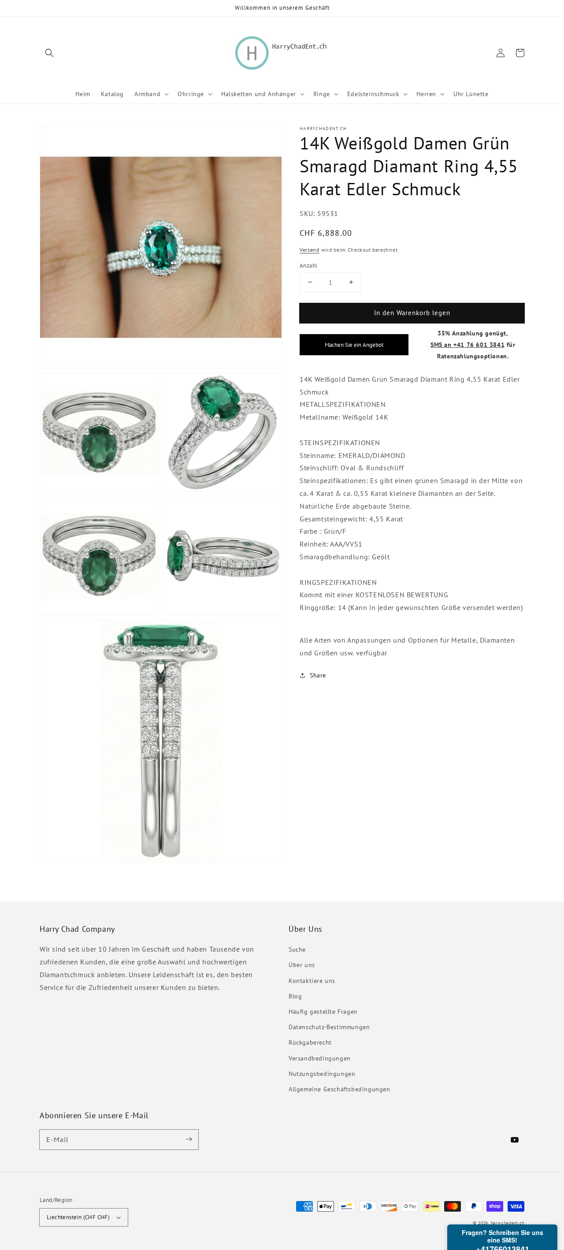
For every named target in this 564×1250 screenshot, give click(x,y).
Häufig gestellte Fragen (323, 1012)
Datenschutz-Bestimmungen (329, 1027)
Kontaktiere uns (312, 981)
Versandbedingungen (320, 1058)
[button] (49, 53)
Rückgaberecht (310, 1042)
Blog (295, 996)
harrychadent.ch (508, 1223)
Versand (309, 249)
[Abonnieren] (188, 1139)
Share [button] (318, 675)
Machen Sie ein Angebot (354, 344)
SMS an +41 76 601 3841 (467, 344)
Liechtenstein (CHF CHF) (78, 1217)
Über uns (302, 965)
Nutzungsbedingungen (322, 1074)
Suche (297, 949)
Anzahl (308, 265)
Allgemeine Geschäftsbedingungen (339, 1089)
